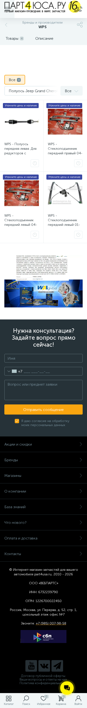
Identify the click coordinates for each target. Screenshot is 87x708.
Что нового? (15, 522)
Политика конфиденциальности (44, 683)
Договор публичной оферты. (43, 676)
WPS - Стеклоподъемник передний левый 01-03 (64, 222)
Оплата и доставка (20, 538)
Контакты (12, 554)
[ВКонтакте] (44, 666)
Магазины (12, 475)
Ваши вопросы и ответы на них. (44, 679)
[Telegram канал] (57, 666)
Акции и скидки (18, 444)
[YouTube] (31, 666)
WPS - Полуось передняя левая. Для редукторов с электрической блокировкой (20, 153)
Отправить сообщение (43, 409)
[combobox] (13, 371)
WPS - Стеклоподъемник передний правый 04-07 (65, 151)
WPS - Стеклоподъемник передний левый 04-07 (20, 222)
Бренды (11, 460)
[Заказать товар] (35, 163)
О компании (15, 491)
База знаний (15, 507)
